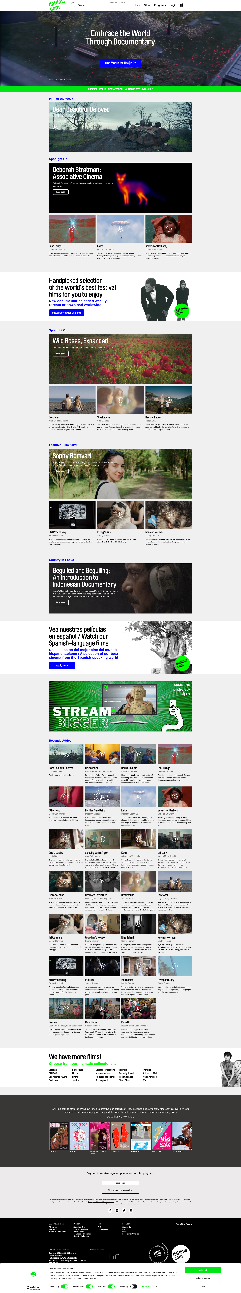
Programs (160, 5)
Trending (147, 1070)
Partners (52, 1229)
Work (145, 1080)
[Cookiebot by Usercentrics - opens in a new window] (33, 1288)
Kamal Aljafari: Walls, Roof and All (60, 80)
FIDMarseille (135, 1151)
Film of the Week (61, 98)
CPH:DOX (53, 1073)
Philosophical (102, 1080)
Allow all (203, 1270)
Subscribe (126, 1227)
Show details (148, 1286)
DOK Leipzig (77, 1070)
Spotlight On (58, 159)
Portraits (123, 1070)
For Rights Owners (130, 1234)
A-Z (99, 1227)
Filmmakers (103, 1229)
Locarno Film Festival (105, 1070)
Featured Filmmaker (63, 445)
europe (122, 2)
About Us (53, 1227)
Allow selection (203, 1278)
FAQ (124, 1229)
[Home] (58, 5)
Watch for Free (150, 1077)
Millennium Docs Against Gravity (98, 1152)
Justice (75, 1080)
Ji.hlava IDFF (156, 1151)
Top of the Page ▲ (184, 1224)
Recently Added (60, 740)
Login (173, 5)
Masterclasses (103, 1073)
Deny (203, 1286)
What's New (78, 1231)
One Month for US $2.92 (120, 63)
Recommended (126, 1077)
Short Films (124, 1080)
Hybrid (75, 1077)
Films (147, 5)
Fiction (75, 1073)
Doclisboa (53, 1080)
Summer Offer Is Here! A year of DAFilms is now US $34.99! (120, 88)
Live (137, 5)
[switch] (89, 1286)
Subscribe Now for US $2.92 (66, 312)
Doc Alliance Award (58, 1077)
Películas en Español (105, 1077)
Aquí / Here (62, 665)
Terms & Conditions (57, 1231)
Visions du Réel (150, 1073)
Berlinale (53, 1070)
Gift (124, 1231)
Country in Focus (61, 560)
